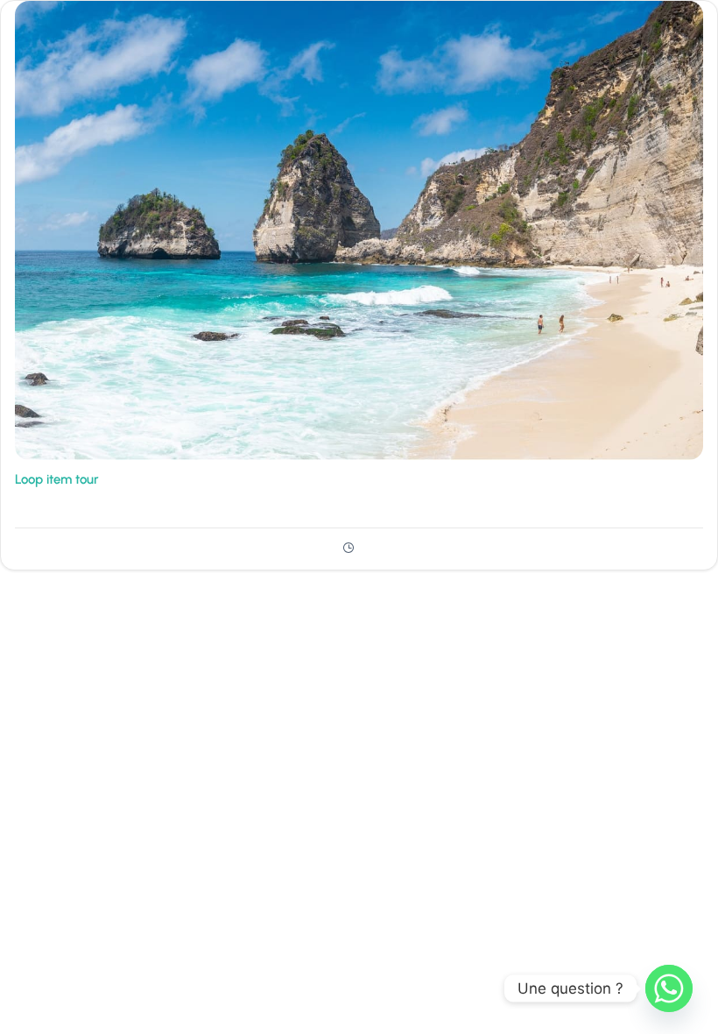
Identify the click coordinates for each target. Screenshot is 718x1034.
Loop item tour (57, 479)
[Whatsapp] (669, 988)
